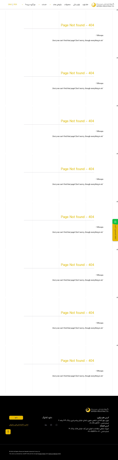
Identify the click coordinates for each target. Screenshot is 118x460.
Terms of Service (53, 454)
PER (15, 4)
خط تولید (85, 4)
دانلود (16, 417)
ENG (10, 4)
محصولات (67, 4)
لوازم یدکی (76, 4)
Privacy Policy (42, 454)
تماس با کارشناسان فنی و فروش (18, 425)
